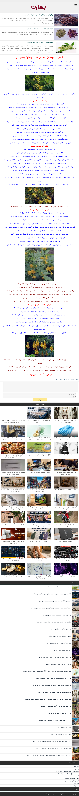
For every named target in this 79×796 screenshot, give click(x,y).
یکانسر (77, 776)
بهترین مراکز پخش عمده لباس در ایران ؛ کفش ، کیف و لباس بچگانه (39, 525)
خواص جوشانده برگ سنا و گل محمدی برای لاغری (39, 29)
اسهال (23, 213)
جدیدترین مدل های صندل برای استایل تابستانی (39, 560)
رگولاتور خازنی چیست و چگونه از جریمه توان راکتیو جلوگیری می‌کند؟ (13, 560)
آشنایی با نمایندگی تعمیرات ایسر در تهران (39, 472)
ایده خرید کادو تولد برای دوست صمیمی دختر (65, 490)
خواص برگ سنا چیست (20, 65)
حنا (19, 111)
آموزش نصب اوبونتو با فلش (66, 541)
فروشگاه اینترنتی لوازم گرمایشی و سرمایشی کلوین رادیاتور (13, 542)
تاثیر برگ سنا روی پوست (39, 146)
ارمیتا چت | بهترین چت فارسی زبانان (66, 576)
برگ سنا (65, 62)
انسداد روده (21, 230)
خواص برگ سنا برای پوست (44, 57)
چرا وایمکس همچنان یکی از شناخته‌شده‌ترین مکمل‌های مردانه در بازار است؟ (39, 577)
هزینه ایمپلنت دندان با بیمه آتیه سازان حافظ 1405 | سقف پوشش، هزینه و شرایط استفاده (39, 439)
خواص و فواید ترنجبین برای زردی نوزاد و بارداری (40, 42)
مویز (27, 294)
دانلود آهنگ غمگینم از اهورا (66, 455)
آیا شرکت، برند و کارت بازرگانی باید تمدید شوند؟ (39, 455)
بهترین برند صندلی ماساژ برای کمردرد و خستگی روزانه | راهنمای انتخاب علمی (13, 508)
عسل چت (76, 786)
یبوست (51, 107)
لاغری (72, 65)
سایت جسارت (61, 94)
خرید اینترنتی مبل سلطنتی (72, 781)
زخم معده (39, 234)
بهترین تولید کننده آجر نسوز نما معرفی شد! (13, 524)
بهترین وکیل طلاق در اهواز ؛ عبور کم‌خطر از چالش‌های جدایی (65, 473)
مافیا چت (76, 783)
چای (6, 325)
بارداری (21, 227)
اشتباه (16, 111)
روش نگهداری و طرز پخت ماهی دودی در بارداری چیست (37, 15)
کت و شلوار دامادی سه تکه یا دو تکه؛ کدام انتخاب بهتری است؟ (65, 421)
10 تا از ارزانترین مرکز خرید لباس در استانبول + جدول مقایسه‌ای (39, 491)
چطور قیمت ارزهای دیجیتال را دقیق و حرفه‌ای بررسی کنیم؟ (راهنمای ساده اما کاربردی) (13, 421)
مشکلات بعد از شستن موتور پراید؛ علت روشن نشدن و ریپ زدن (65, 560)
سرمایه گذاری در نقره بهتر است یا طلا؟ (13, 576)
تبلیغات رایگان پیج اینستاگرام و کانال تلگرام (67, 771)
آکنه (33, 177)
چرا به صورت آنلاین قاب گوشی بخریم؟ (39, 541)
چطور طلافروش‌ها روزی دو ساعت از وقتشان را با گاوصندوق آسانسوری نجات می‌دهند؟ (13, 439)
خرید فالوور (76, 766)
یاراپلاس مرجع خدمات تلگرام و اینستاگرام (68, 774)
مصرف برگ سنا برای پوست (39, 100)
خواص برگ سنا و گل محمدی (28, 62)
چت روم (76, 769)
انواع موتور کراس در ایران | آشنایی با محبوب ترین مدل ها (66, 525)
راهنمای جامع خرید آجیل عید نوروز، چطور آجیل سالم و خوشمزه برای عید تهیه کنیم (13, 456)
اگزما (9, 177)
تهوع (50, 322)
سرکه (39, 308)
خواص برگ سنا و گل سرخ (61, 65)
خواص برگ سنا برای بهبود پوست (39, 304)
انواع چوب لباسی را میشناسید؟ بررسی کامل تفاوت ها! (66, 508)
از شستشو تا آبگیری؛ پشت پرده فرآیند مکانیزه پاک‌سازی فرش (39, 421)
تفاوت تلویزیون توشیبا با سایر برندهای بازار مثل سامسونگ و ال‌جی (39, 508)
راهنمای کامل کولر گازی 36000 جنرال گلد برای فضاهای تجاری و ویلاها (13, 473)
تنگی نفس (25, 318)
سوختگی (24, 170)
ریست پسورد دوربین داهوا (72, 778)
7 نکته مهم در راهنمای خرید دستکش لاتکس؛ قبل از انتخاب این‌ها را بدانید (65, 439)
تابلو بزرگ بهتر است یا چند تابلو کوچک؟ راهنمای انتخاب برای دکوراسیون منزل (13, 491)
